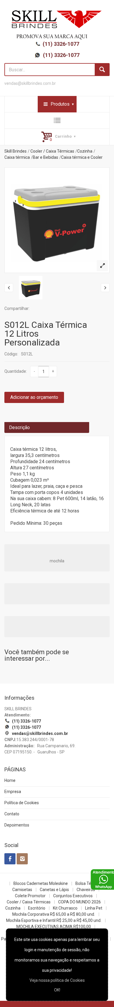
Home (9, 780)
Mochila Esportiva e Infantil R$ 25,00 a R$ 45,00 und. (53, 920)
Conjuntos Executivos (73, 895)
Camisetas (22, 889)
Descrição (19, 427)
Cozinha (84, 151)
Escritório (36, 908)
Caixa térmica (17, 157)
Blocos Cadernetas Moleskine (40, 883)
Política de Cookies (21, 802)
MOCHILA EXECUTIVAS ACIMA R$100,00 (53, 926)
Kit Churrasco (65, 908)
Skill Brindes (15, 151)
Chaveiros (86, 889)
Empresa (12, 791)
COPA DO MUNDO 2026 (79, 902)
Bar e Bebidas (45, 157)
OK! (57, 990)
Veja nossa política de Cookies (57, 980)
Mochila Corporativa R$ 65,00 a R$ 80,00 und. (53, 914)
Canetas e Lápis (54, 889)
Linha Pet (93, 908)
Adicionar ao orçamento (34, 397)
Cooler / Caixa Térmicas (52, 151)
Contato (11, 814)
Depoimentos (16, 825)
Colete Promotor (30, 895)
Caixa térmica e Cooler (82, 157)
